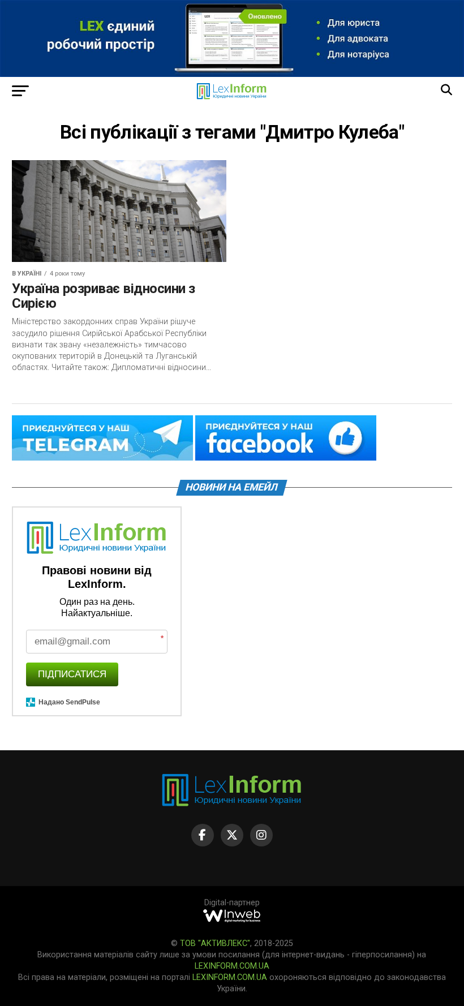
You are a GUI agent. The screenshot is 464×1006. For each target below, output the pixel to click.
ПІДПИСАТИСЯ (72, 674)
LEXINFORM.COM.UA (232, 966)
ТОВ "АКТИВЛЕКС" (215, 943)
